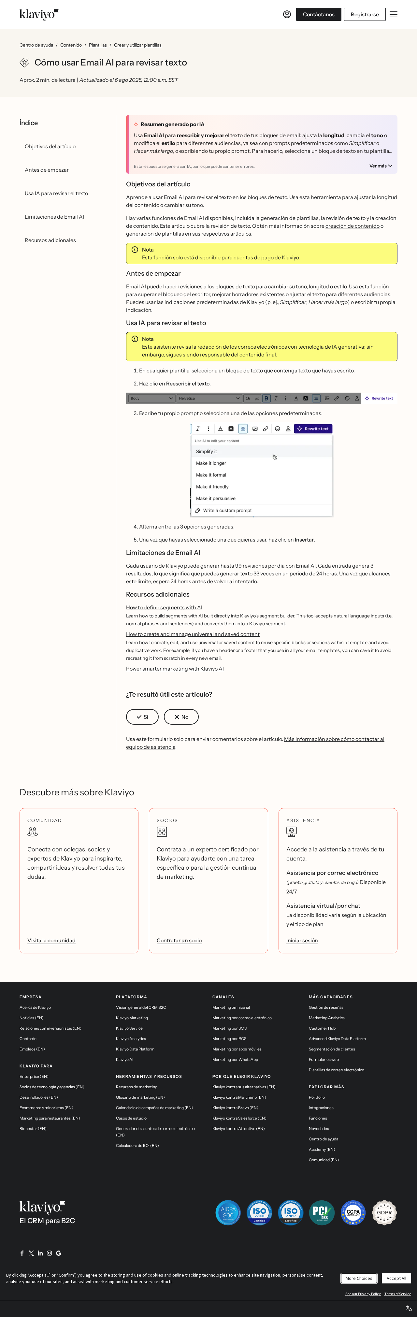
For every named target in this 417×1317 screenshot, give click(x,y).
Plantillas (98, 45)
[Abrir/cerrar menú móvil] (393, 14)
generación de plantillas (155, 233)
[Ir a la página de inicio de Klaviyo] (39, 14)
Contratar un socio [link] (179, 940)
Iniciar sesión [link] (302, 940)
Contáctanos (319, 14)
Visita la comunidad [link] (51, 940)
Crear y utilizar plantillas (138, 45)
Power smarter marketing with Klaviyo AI (175, 668)
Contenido (71, 45)
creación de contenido (352, 226)
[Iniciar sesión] (287, 14)
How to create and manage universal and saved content (193, 634)
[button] (261, 398)
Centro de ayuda (36, 45)
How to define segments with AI (164, 607)
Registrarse (365, 14)
